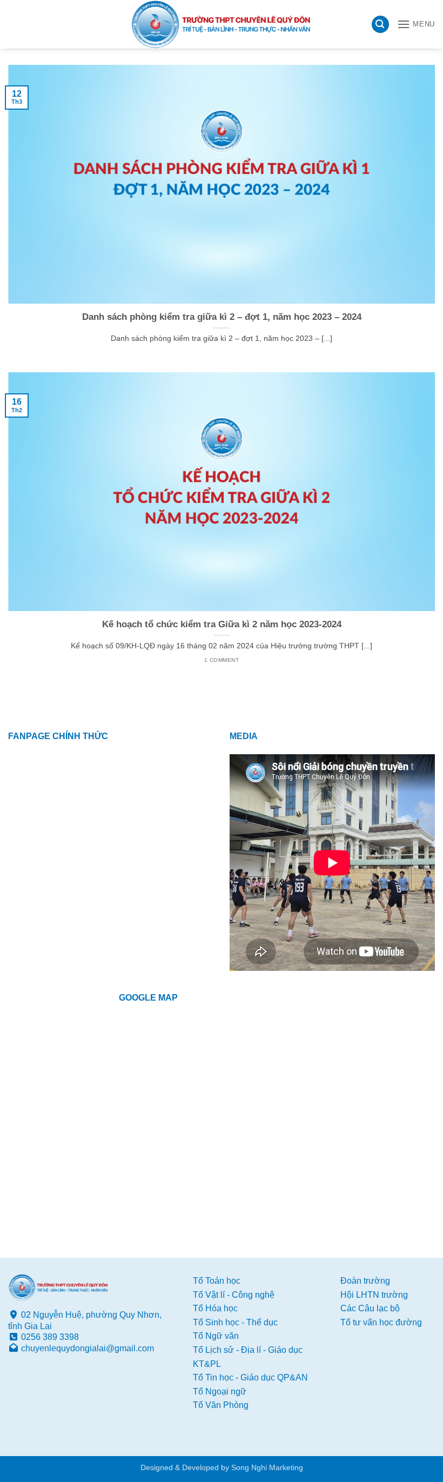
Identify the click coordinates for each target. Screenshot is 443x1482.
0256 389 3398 (50, 1337)
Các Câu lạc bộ (370, 1308)
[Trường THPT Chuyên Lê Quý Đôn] (221, 24)
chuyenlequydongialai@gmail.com (87, 1348)
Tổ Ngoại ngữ (219, 1391)
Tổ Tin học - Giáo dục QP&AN (250, 1377)
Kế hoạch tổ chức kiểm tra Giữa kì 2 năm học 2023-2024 (221, 624)
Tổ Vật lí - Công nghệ (233, 1294)
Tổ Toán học (216, 1280)
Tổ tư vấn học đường (381, 1322)
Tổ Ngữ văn (216, 1335)
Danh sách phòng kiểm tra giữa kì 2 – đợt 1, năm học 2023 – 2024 (221, 317)
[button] (380, 24)
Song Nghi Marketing (267, 1467)
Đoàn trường (365, 1280)
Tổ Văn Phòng (221, 1405)
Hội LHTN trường (374, 1294)
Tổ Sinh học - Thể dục (235, 1322)
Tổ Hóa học (215, 1308)
